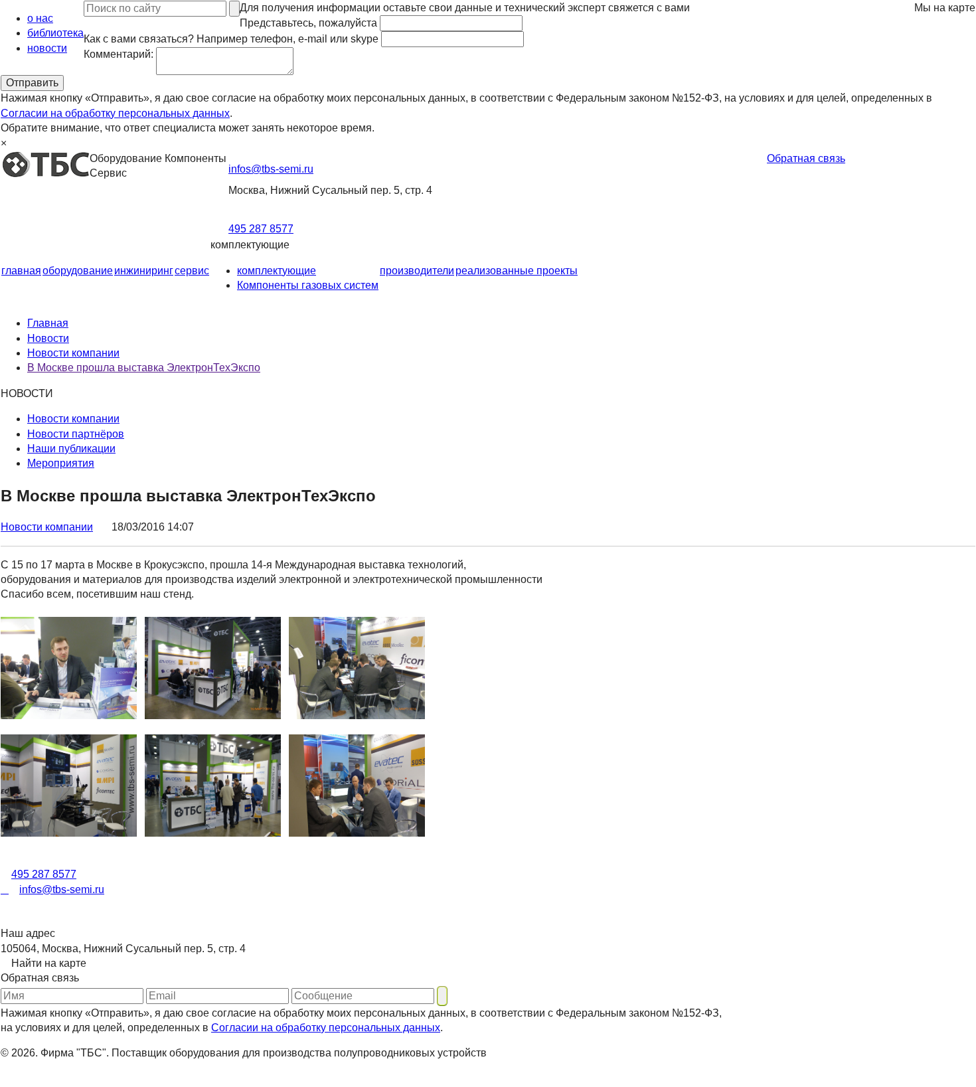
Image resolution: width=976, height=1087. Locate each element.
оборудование (77, 270)
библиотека (55, 33)
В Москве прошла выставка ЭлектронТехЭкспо (143, 367)
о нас (40, 18)
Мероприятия (60, 463)
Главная (47, 323)
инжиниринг (143, 270)
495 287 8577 (260, 228)
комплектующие (276, 270)
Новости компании (73, 353)
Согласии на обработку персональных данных (115, 113)
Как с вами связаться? (231, 38)
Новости (48, 338)
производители (417, 270)
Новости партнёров (75, 434)
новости (47, 48)
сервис (192, 270)
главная (21, 270)
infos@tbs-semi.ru (270, 169)
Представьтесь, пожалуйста (308, 23)
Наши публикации (71, 448)
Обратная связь (806, 158)
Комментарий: (118, 54)
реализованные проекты (516, 270)
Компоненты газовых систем (307, 285)
